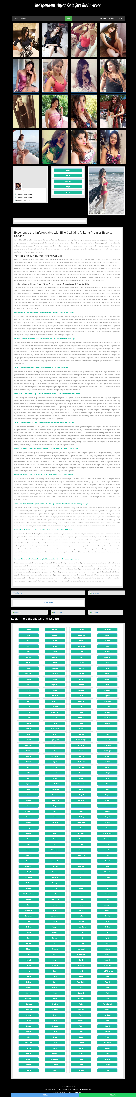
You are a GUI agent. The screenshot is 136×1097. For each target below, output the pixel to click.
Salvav (107, 668)
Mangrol (81, 795)
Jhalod (55, 921)
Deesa (55, 679)
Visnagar (107, 1064)
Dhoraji (55, 723)
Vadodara (107, 954)
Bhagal (28, 872)
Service (23, 18)
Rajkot (81, 1026)
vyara (107, 1070)
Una (107, 921)
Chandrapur (28, 1009)
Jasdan (55, 894)
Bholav (29, 932)
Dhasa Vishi (54, 712)
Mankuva (81, 806)
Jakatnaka (55, 866)
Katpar (55, 1037)
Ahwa (28, 640)
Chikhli (28, 1048)
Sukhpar (107, 822)
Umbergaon (107, 905)
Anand (29, 718)
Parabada (81, 965)
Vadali (107, 943)
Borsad (28, 965)
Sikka (107, 789)
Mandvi (81, 789)
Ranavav (81, 1042)
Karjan (55, 1015)
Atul (28, 767)
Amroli (29, 696)
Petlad (81, 1004)
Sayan (107, 734)
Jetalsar (54, 905)
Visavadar (107, 1059)
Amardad (28, 662)
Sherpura (107, 767)
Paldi (81, 932)
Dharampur (55, 707)
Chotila (28, 1064)
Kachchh (55, 938)
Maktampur (81, 762)
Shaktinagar (107, 751)
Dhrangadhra (55, 729)
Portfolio (103, 18)
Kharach (81, 629)
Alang (28, 651)
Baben (28, 773)
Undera (107, 927)
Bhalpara (28, 883)
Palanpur (81, 921)
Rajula (81, 1037)
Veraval (107, 1026)
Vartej (107, 998)
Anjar (28, 734)
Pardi (81, 971)
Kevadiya (55, 1053)
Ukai (107, 899)
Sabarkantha (107, 629)
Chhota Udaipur (28, 1042)
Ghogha (54, 806)
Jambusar (55, 872)
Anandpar (28, 723)
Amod (28, 685)
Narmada (81, 883)
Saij (107, 646)
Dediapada (55, 673)
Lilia (81, 707)
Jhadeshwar (55, 916)
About (16, 18)
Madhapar (81, 734)
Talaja (107, 844)
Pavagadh (81, 993)
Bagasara (28, 784)
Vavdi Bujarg (107, 1015)
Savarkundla (107, 718)
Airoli (28, 646)
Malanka (81, 767)
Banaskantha (29, 811)
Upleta (107, 938)
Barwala (28, 833)
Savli (107, 729)
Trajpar (107, 888)
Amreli (28, 690)
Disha (55, 745)
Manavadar (81, 784)
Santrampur (107, 690)
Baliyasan (28, 806)
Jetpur (55, 910)
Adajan (28, 629)
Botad (28, 971)
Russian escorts (64, 1089)
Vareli (107, 993)
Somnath (107, 811)
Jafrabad (55, 861)
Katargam (55, 1026)
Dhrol (55, 734)
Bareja (28, 828)
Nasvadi (81, 888)
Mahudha (81, 745)
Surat (107, 828)
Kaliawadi (55, 965)
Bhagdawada (28, 877)
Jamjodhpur (55, 877)
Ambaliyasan (28, 673)
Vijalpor (107, 1031)
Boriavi (28, 960)
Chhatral (28, 1026)
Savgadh (107, 723)
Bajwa (28, 789)
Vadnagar (107, 949)
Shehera (107, 762)
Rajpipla (81, 1031)
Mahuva (81, 751)
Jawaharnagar (55, 899)
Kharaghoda (81, 635)
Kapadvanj (55, 998)
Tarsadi (107, 861)
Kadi (55, 943)
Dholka (55, 718)
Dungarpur (55, 762)
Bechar (28, 850)
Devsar (55, 690)
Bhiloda (28, 927)
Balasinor (28, 795)
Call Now (45, 1095)
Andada (28, 729)
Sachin (107, 635)
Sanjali (107, 673)
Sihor (107, 784)
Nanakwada (81, 855)
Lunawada (81, 729)
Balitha (28, 800)
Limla (81, 723)
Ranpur (81, 1053)
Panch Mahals (81, 954)
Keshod (55, 1048)
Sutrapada (107, 839)
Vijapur (107, 1037)
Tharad (107, 877)
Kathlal (55, 1031)
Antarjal (28, 756)
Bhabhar (28, 855)
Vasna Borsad (107, 1004)
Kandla (55, 976)
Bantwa (28, 822)
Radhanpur (81, 1020)
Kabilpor (54, 932)
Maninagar (81, 800)
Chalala (28, 987)
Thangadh (107, 872)
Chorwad (28, 1059)
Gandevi (54, 778)
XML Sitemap (78, 1093)
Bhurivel (28, 943)
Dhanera (54, 701)
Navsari (81, 894)
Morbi (81, 844)
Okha (81, 899)
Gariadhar (55, 795)
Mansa (81, 811)
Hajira (55, 828)
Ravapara (81, 1070)
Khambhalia (54, 1059)
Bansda (28, 817)
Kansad (55, 993)
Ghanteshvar (55, 800)
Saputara (107, 696)
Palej (81, 938)
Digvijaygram (55, 740)
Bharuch (28, 899)
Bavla (28, 839)
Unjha (107, 932)
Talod (107, 855)
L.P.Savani (81, 690)
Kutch (81, 679)
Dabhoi (28, 1070)
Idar (55, 855)
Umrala (107, 910)
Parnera (81, 976)
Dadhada (55, 629)
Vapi (107, 987)
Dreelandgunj (55, 756)
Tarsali (107, 866)
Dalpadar (55, 657)
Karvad (55, 1020)
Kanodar (54, 987)
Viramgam (107, 1048)
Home (68, 18)
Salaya (107, 662)
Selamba (107, 740)
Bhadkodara (28, 866)
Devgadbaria (55, 685)
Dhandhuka (54, 696)
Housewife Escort (50, 1089)
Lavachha (81, 701)
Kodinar (81, 662)
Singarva (107, 795)
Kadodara (55, 949)
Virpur (107, 1053)
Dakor (55, 651)
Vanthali (107, 982)
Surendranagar (107, 833)
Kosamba (81, 668)
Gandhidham (55, 784)
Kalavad (55, 960)
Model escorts (86, 1089)
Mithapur (81, 833)
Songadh (107, 817)
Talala (107, 850)
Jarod (55, 888)
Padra (81, 916)
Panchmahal (81, 949)
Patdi (81, 987)
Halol (54, 833)
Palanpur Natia (81, 927)
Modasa (81, 839)
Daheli (55, 640)
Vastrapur (107, 1009)
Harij (54, 844)
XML (70, 1093)
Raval (81, 1064)
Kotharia (81, 673)
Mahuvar (81, 756)
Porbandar (81, 1009)
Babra (28, 778)
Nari (81, 877)
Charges (112, 18)
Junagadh (55, 927)
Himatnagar (54, 850)
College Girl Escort (67, 1086)
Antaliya (28, 751)
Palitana (81, 943)
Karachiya (55, 1004)
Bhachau (28, 861)
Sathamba (107, 712)
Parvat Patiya (81, 982)
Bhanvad (28, 888)
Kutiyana (81, 685)
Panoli (81, 960)
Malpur (81, 778)
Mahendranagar (81, 740)
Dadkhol (54, 635)
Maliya (81, 773)
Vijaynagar (107, 1042)
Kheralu (81, 651)
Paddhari (81, 910)
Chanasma (28, 1004)
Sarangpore (107, 701)
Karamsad (55, 1009)
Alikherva (28, 657)
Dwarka (55, 767)
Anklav (29, 740)
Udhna (107, 894)
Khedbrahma (81, 646)
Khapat (55, 1070)
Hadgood (55, 822)
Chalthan (28, 993)
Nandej (81, 861)
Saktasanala (107, 651)
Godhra (55, 811)
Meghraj (81, 817)
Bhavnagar (28, 910)
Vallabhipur (107, 965)
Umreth (107, 916)
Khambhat (55, 1064)
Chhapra (28, 1020)
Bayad (28, 844)
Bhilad (29, 921)
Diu (55, 751)
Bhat (28, 905)
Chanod (28, 1015)
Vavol (107, 1020)
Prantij (81, 1015)
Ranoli (81, 1048)
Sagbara (107, 640)
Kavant (55, 1042)
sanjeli (107, 685)
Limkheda (81, 718)
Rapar (81, 1059)
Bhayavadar (28, 916)
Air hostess (75, 1089)
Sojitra (107, 800)
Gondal (55, 817)
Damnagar (55, 668)
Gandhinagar (55, 789)
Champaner (28, 998)
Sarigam (107, 707)
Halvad (55, 839)
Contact (120, 18)
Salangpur (107, 657)
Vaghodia (107, 960)
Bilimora (28, 949)
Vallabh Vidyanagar (107, 971)
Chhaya (28, 1031)
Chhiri (28, 1037)
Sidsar (107, 778)
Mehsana (81, 828)
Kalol (54, 971)
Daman (55, 662)
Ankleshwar (28, 745)
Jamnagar (55, 883)
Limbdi (81, 712)
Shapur (107, 756)
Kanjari (55, 982)
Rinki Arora (62, 1093)
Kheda (81, 640)
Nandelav (81, 866)
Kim (81, 657)
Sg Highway (107, 745)
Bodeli (29, 954)
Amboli (29, 679)
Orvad (81, 905)
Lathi (81, 696)
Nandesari (81, 872)
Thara (107, 883)
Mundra (81, 850)
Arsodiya (28, 762)
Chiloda (28, 1053)
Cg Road (28, 976)
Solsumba (107, 806)
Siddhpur (107, 773)
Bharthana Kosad (28, 894)
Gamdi (55, 773)
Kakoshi (54, 954)
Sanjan (107, 679)
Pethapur (81, 998)
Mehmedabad (81, 822)
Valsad (107, 976)
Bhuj (28, 938)
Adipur (29, 635)
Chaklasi (28, 982)
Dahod (55, 646)
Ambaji (29, 668)
